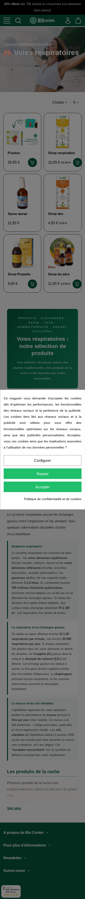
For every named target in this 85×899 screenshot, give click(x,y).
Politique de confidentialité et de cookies (52, 499)
